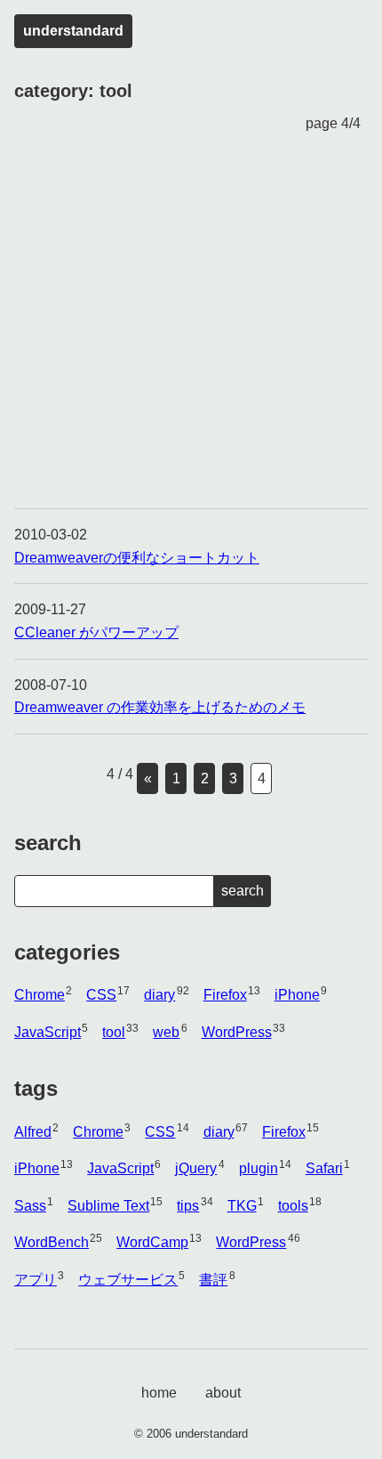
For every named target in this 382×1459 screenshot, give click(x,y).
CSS (101, 994)
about (223, 1392)
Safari (324, 1168)
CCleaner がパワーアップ (96, 632)
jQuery (196, 1168)
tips (188, 1205)
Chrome (39, 994)
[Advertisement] (191, 321)
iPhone (297, 994)
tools (293, 1205)
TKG (242, 1205)
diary (159, 994)
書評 (213, 1279)
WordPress (237, 1032)
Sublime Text (108, 1205)
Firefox (225, 994)
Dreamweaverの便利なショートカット (136, 557)
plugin (258, 1168)
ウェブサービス (128, 1279)
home (159, 1392)
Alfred (33, 1131)
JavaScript (47, 1032)
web (166, 1032)
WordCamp (152, 1242)
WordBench (51, 1242)
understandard (73, 30)
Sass (30, 1205)
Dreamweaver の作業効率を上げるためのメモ (160, 707)
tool (113, 1032)
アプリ (35, 1279)
